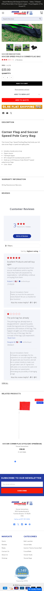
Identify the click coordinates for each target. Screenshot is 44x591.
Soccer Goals (28, 555)
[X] (11, 113)
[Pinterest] (29, 524)
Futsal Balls (27, 551)
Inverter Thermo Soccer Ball (33, 548)
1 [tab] (15, 461)
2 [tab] (18, 461)
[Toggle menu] (3, 13)
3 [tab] (22, 461)
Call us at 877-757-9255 (22, 519)
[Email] (7, 113)
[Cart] (41, 12)
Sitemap (4, 558)
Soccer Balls (28, 544)
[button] (35, 589)
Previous (37, 394)
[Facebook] (3, 113)
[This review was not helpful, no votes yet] (34, 302)
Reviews (4, 544)
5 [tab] (29, 461)
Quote (4, 541)
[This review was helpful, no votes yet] (31, 302)
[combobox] (30, 251)
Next (42, 394)
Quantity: (6, 73)
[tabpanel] (22, 426)
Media (3, 548)
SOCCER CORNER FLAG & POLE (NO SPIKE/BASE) (22, 444)
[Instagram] (22, 524)
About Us (5, 555)
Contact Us (5, 551)
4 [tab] (25, 461)
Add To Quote (22, 100)
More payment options (22, 89)
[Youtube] (25, 524)
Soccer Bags (28, 558)
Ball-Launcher (28, 541)
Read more (11, 338)
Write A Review (22, 236)
